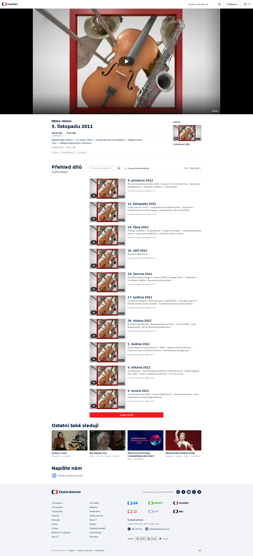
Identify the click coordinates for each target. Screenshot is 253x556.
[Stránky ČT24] (133, 504)
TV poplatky (57, 511)
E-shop (55, 528)
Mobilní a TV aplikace (61, 532)
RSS (199, 550)
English (71, 550)
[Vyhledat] (119, 168)
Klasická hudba (67, 152)
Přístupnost (99, 550)
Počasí (55, 524)
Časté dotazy (95, 532)
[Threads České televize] (199, 492)
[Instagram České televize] (178, 492)
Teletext (55, 515)
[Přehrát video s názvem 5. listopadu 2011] (126, 61)
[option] (140, 539)
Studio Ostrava (96, 515)
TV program (57, 503)
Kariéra (93, 524)
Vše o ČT (55, 536)
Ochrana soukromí (84, 550)
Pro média (94, 503)
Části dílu (71, 132)
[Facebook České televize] (183, 492)
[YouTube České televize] (189, 492)
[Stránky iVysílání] (181, 504)
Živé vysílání (57, 507)
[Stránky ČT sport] (155, 504)
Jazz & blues (81, 152)
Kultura (56, 152)
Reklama (94, 507)
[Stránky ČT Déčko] (132, 512)
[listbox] (152, 538)
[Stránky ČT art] (153, 512)
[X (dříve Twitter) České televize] (194, 492)
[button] (126, 61)
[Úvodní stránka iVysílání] (12, 4)
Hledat (219, 4)
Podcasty (56, 519)
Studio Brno (95, 511)
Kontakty (94, 536)
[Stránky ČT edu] (178, 512)
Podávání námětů (97, 528)
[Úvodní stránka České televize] (66, 492)
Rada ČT (93, 519)
